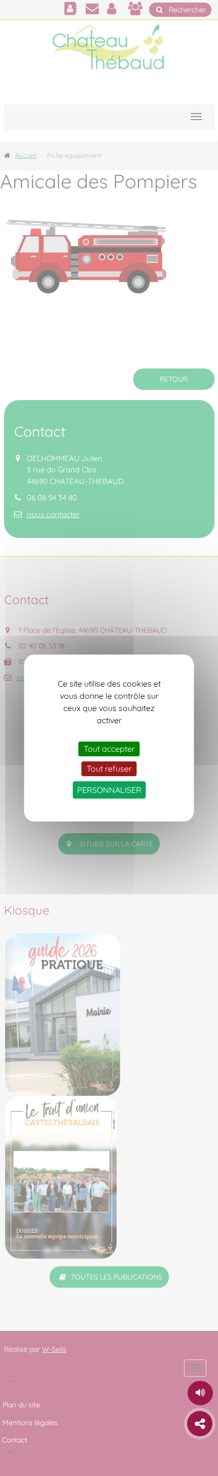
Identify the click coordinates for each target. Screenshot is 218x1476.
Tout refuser (109, 768)
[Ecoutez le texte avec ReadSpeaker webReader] (200, 1393)
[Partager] (199, 1423)
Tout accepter (109, 749)
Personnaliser (109, 790)
